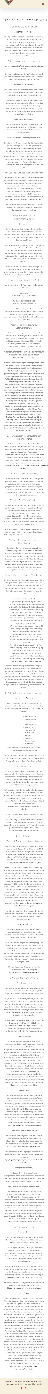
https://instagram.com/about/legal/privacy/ (24, 972)
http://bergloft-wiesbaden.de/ (14, 1323)
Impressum (28, 1384)
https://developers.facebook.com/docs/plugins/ (24, 862)
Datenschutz (37, 1384)
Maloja (40, 1381)
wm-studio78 (19, 1384)
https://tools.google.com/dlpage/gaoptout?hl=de (24, 1125)
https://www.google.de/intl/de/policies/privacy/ (23, 1288)
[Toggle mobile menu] (43, 4)
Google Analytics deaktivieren (30, 1146)
